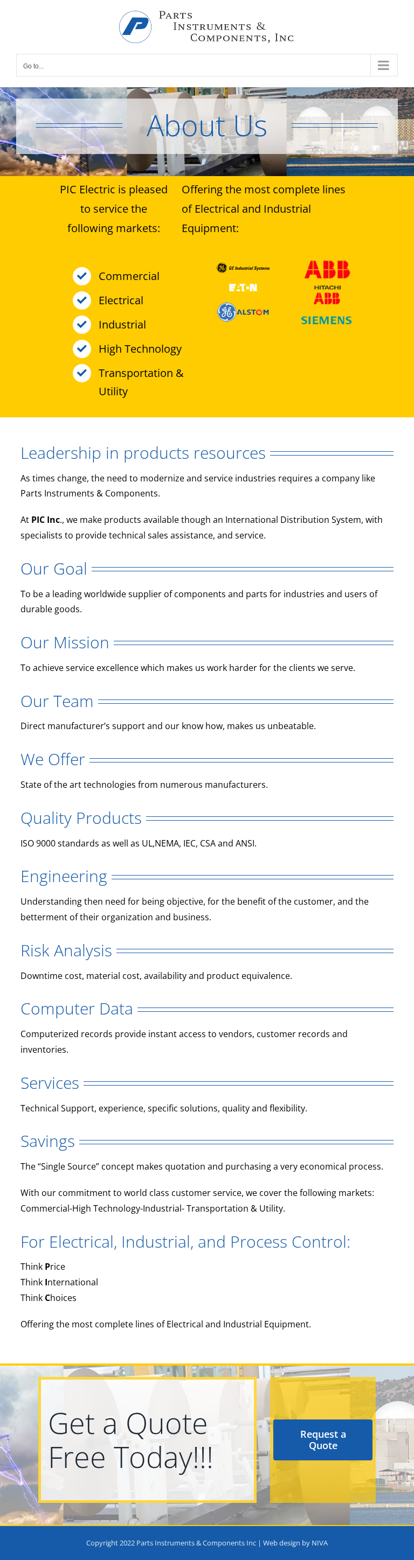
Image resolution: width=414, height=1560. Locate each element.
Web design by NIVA (295, 1543)
